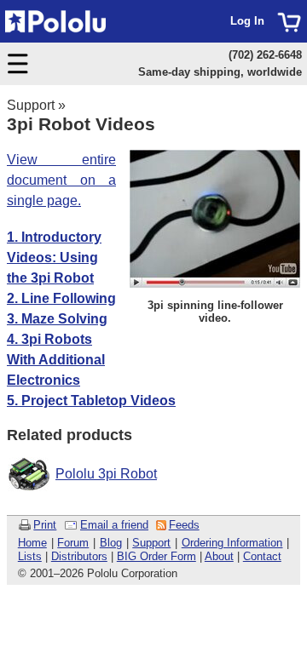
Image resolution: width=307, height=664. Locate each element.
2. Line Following (61, 298)
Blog (111, 542)
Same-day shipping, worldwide (220, 72)
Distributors (79, 556)
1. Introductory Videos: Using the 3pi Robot (54, 257)
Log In (247, 20)
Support (31, 105)
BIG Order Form (156, 556)
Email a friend (114, 524)
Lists (30, 556)
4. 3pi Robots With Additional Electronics (56, 359)
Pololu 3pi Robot (106, 474)
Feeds (184, 524)
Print (44, 524)
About (219, 556)
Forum (73, 542)
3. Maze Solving (57, 319)
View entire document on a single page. (61, 180)
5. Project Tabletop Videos (91, 400)
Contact (262, 556)
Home (32, 542)
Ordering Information (232, 542)
